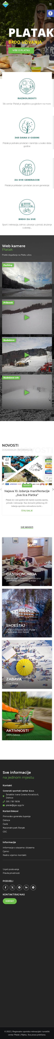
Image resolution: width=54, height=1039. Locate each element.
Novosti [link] (27, 485)
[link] (50, 13)
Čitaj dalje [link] (27, 511)
